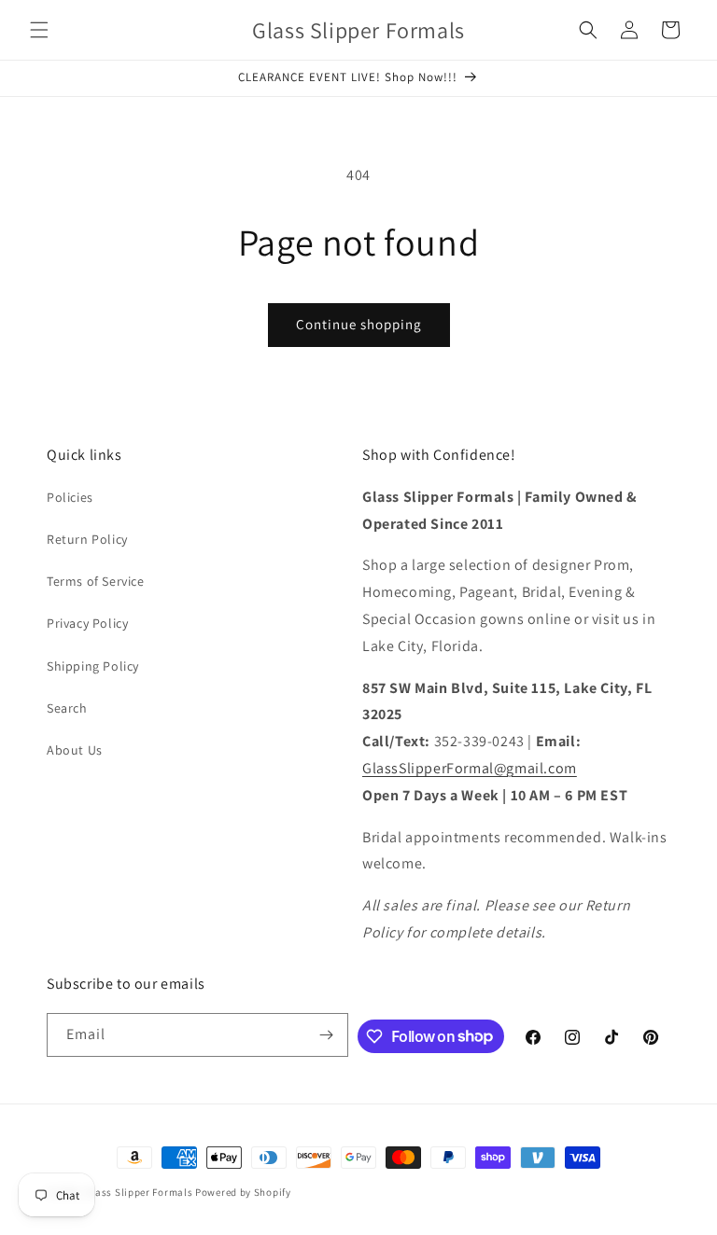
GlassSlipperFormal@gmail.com (469, 768)
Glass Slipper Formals (139, 1192)
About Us (75, 750)
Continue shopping (359, 324)
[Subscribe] (326, 1035)
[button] (39, 29)
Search (67, 708)
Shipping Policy (93, 666)
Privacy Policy (87, 623)
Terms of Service (96, 581)
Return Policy (87, 539)
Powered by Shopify (243, 1192)
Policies (70, 497)
